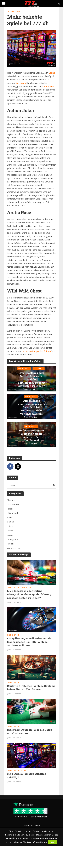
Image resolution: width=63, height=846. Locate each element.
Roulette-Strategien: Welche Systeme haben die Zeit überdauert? (31, 435)
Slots (23, 770)
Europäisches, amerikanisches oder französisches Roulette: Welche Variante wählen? (31, 407)
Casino (51, 72)
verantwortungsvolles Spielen (37, 351)
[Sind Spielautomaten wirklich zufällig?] (31, 755)
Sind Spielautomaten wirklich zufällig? (26, 775)
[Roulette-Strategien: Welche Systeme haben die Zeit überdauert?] (31, 667)
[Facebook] (10, 466)
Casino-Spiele (13, 11)
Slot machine (47, 86)
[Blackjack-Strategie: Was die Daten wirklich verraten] (31, 711)
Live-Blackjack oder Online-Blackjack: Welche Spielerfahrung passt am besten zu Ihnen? (31, 379)
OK (52, 842)
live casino (21, 83)
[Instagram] (18, 466)
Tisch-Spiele (38, 369)
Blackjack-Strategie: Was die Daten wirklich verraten (29, 731)
